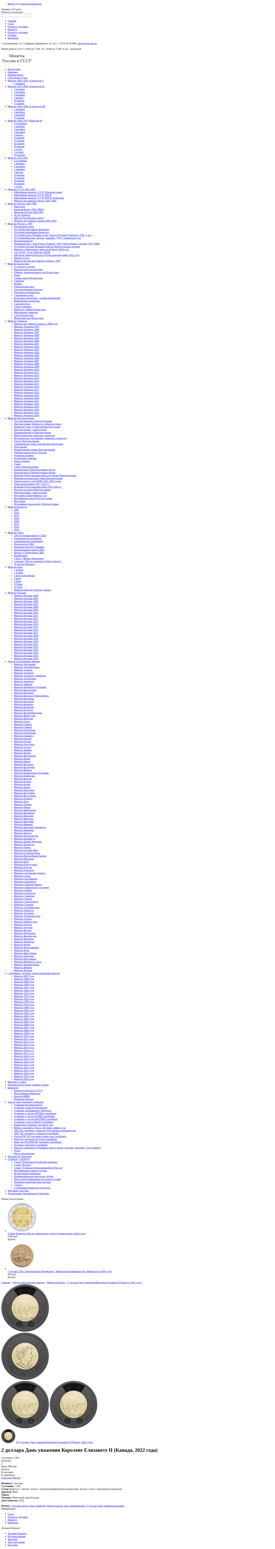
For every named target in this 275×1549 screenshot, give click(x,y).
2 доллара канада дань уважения (28, 1505)
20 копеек (19, 143)
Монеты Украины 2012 (26, 375)
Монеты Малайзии (24, 813)
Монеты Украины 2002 (26, 346)
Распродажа (14, 69)
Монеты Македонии (25, 810)
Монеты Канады (23, 778)
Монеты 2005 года (24, 1022)
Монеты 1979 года (24, 1004)
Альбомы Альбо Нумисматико (30, 1107)
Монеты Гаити (22, 721)
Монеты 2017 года (24, 1053)
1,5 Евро (18, 572)
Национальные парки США (29, 549)
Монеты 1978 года (24, 1002)
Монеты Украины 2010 (26, 369)
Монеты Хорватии (24, 941)
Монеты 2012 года (24, 1042)
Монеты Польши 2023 (26, 650)
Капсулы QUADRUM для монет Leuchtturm (37, 1142)
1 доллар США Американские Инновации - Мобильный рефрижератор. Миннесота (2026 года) (60, 1271)
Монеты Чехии (22, 944)
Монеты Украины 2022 (26, 404)
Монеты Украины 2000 (26, 341)
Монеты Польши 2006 (26, 601)
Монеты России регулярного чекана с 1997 (37, 261)
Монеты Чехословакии (26, 947)
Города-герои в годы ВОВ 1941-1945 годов (37, 481)
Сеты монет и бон (17, 77)
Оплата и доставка (18, 26)
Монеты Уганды (23, 924)
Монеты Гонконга (24, 735)
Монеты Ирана (22, 761)
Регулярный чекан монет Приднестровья (36, 504)
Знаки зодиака (22, 461)
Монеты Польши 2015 (26, 627)
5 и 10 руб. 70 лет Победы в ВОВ (32, 252)
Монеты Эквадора (24, 956)
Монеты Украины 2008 (26, 364)
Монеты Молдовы (24, 821)
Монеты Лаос (21, 801)
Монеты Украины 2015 (26, 384)
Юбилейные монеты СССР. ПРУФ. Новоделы (39, 198)
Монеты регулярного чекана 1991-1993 (35, 220)
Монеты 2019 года (24, 1059)
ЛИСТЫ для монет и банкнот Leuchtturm (36, 1133)
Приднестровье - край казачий (30, 492)
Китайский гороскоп (25, 458)
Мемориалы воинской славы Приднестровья (38, 478)
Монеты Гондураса (24, 744)
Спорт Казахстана (24, 315)
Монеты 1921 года (24, 996)
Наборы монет (15, 75)
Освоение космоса (24, 455)
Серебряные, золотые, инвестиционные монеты (34, 973)
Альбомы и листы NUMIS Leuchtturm (34, 1116)
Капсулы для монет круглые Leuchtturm (35, 1139)
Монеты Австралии (24, 664)
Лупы (17, 1150)
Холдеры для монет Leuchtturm (30, 1145)
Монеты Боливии (23, 704)
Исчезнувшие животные (27, 1173)
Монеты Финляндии (25, 936)
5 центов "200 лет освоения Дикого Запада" (38, 561)
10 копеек (19, 100)
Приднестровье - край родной (30, 429)
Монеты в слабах (17, 1082)
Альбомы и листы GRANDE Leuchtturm (35, 1119)
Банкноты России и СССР (28, 1090)
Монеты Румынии (24, 870)
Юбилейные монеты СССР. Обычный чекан (38, 192)
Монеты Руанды (23, 867)
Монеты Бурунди (23, 710)
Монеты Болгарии (24, 701)
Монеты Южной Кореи (26, 964)
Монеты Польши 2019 (26, 638)
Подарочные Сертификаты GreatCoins (28, 1193)
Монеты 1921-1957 (18, 158)
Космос (18, 283)
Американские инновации (28, 541)
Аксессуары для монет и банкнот (26, 1102)
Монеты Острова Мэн (26, 850)
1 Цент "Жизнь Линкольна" (29, 558)
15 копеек (19, 103)
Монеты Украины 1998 (26, 335)
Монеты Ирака (22, 758)
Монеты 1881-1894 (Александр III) (26, 106)
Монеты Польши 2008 (26, 607)
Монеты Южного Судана (27, 961)
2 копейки (19, 83)
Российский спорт (24, 226)
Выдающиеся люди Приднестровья (33, 498)
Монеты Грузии (22, 741)
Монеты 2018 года (24, 1056)
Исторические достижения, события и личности (40, 438)
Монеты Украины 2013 (26, 378)
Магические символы (26, 312)
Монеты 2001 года (24, 1016)
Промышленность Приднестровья (32, 432)
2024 (16, 527)
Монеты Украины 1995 (26, 326)
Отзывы (12, 35)
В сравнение (8, 1475)
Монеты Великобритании (28, 713)
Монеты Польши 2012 (26, 618)
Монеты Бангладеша (25, 690)
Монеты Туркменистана (27, 916)
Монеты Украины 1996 (26, 329)
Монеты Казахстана (18, 263)
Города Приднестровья (26, 441)
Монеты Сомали (23, 899)
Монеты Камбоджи (24, 775)
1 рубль (18, 149)
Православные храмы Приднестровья (34, 449)
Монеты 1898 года (24, 979)
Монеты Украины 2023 (26, 406)
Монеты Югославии (25, 959)
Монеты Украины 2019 (26, 395)
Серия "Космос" (23, 1165)
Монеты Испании (23, 764)
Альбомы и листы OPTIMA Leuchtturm (35, 1113)
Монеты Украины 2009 (26, 366)
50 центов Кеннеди (24, 564)
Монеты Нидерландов (26, 836)
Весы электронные (24, 1153)
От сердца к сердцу (24, 266)
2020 (16, 521)
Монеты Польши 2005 (26, 598)
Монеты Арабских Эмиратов (30, 675)
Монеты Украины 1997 (26, 332)
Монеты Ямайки (23, 967)
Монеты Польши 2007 (26, 604)
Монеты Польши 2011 (26, 615)
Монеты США (15, 532)
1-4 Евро (18, 570)
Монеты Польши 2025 (26, 655)
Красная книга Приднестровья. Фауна (34, 469)
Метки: (17, 1478)
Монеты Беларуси (17, 507)
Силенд (18, 1185)
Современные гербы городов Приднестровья (38, 444)
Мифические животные (27, 301)
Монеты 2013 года (24, 1044)
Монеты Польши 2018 (26, 635)
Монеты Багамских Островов (30, 687)
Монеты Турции (23, 919)
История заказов (16, 1536)
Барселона (19, 206)
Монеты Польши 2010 (26, 612)
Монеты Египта (22, 747)
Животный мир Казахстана (29, 318)
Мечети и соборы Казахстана (30, 309)
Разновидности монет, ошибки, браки (28, 1084)
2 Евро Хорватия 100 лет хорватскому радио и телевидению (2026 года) (47, 1233)
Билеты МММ (21, 1096)
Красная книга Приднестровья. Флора (34, 472)
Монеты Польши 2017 (26, 632)
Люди (17, 275)
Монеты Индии (22, 753)
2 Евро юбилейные (24, 575)
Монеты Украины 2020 (26, 398)
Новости (12, 29)
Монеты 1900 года (24, 984)
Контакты (13, 38)
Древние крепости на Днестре (30, 452)
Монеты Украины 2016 (26, 386)
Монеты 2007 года (24, 1027)
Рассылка (13, 1545)
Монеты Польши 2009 (26, 610)
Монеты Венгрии (23, 718)
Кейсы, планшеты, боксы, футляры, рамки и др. (40, 1127)
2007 (16, 509)
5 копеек (18, 97)
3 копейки (19, 95)
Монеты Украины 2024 (26, 409)
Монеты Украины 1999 (26, 338)
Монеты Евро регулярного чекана (32, 590)
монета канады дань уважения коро (66, 1505)
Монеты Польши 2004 (26, 595)
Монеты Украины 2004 (26, 352)
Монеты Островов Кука (27, 853)
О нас (11, 23)
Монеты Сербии (23, 890)
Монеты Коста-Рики (25, 796)
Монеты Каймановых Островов (31, 773)
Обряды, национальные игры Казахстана (36, 272)
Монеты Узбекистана (25, 921)
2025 (16, 529)
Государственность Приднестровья (33, 421)
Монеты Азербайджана (26, 667)
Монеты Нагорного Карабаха (30, 827)
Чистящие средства (18, 1190)
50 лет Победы (22, 215)
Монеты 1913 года (24, 993)
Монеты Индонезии (25, 755)
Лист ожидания (16, 1542)
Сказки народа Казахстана (28, 278)
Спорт (17, 464)
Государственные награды (28, 289)
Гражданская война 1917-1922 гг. (32, 484)
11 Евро (18, 587)
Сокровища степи (23, 295)
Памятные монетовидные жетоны (32, 1182)
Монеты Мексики (23, 818)
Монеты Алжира (23, 670)
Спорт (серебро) (23, 306)
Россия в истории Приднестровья (32, 489)
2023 (16, 524)
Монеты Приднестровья (21, 418)
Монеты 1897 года (24, 976)
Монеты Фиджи (23, 930)
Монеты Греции (23, 738)
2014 (16, 512)
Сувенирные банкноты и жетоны (32, 1187)
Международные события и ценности (34, 435)
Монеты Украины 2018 (26, 392)
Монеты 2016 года (24, 1050)
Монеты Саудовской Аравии (29, 873)
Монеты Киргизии (24, 790)
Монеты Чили (21, 950)
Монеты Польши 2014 (26, 624)
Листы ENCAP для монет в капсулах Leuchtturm (40, 1136)
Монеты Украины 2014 (26, 381)
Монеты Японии (23, 970)
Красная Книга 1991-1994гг (29, 209)
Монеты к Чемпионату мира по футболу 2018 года (41, 249)
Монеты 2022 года (24, 1067)
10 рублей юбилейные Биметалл (31, 232)
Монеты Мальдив (23, 816)
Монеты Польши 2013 (26, 621)
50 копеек (19, 146)
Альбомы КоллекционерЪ (28, 1104)
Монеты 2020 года (24, 1062)
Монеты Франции (24, 939)
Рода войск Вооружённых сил (30, 495)
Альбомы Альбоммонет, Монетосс (33, 1110)
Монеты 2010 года (24, 1036)
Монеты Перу (21, 861)
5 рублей (19, 152)
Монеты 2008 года (24, 1030)
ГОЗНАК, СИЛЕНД (19, 1159)
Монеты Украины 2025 (26, 412)
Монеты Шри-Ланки (25, 953)
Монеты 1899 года (24, 981)
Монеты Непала (23, 833)
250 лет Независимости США (30, 535)
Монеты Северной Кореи (28, 884)
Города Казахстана (24, 286)
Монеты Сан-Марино (25, 878)
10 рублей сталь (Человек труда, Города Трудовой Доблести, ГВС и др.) (53, 235)
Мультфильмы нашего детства (30, 1170)
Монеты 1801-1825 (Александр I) (26, 80)
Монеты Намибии (24, 830)
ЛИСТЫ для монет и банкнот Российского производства (45, 1130)
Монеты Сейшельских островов (31, 887)
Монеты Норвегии (24, 844)
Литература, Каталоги (20, 1156)
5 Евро (17, 581)
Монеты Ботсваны (24, 698)
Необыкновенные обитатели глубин (33, 1176)
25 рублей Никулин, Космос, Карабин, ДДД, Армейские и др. (47, 238)
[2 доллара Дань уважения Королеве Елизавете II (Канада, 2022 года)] (25, 1331)
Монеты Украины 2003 (26, 349)
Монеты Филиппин (24, 933)
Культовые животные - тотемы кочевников (37, 298)
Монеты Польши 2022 (26, 647)
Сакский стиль (22, 303)
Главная (12, 21)
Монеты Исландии (24, 767)
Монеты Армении (24, 681)
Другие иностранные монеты (24, 661)
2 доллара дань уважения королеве (105, 1505)
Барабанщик (20, 555)
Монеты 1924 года (24, 999)
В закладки (7, 1472)
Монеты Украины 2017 (26, 389)
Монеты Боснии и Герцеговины (31, 695)
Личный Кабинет (17, 1533)
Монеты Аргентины (25, 678)
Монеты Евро (15, 567)
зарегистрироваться (30, 4)
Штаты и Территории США (29, 552)
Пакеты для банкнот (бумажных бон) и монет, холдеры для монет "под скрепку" (57, 1147)
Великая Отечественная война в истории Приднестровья (45, 475)
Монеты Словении (24, 896)
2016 (16, 518)
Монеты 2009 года (24, 1033)
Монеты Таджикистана (26, 907)
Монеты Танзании (24, 913)
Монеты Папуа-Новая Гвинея (30, 856)
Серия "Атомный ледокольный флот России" (38, 1167)
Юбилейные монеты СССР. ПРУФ (33, 195)
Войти (11, 4)
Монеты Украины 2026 (26, 415)
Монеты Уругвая (23, 927)
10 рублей (19, 155)
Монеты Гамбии (23, 727)
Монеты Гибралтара (25, 733)
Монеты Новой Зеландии (28, 841)
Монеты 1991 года (24, 1010)
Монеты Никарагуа (24, 838)
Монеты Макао (22, 807)
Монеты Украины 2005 (26, 355)
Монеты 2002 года (24, 1019)
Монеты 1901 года (24, 987)
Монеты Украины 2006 (26, 358)
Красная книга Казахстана (28, 269)
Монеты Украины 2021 (26, 401)
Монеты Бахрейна (24, 693)
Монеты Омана (22, 847)
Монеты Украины (17, 321)
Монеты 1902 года (24, 990)
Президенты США (24, 544)
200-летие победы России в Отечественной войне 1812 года (46, 255)
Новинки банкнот (24, 1099)
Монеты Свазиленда (25, 881)
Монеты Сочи (21, 258)
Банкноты (13, 1087)
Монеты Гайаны (23, 724)
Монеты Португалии (25, 864)
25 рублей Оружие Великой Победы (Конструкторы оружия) (47, 246)
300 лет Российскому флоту (29, 218)
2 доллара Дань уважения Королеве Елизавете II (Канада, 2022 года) (104, 1282)
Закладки (13, 1539)
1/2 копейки (20, 123)
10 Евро (18, 584)
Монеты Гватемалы (24, 730)
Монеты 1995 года (24, 1013)
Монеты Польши (17, 592)
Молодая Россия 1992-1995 (28, 212)
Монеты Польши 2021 (26, 644)
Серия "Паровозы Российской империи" (36, 1162)
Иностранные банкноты (27, 1093)
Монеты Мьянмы (23, 824)
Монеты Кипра (22, 787)
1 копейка (19, 89)
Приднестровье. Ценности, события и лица (37, 424)
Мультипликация (23, 241)
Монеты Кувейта (23, 798)
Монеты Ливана (23, 804)
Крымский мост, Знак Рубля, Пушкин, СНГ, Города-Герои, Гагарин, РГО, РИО (57, 243)
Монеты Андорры (24, 673)
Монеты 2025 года (24, 1076)
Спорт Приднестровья (26, 467)
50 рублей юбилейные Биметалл (31, 229)
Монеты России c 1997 (20, 223)
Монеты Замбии (23, 750)
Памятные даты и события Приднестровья (37, 426)
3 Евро (17, 578)
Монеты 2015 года (24, 1047)
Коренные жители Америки (29, 547)
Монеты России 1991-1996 (22, 203)
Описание (6, 1478)
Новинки (13, 72)
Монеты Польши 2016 (26, 630)
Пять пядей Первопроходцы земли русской (37, 1179)
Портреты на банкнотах (27, 292)
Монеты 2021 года (24, 1064)
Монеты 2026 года (24, 1079)
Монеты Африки (23, 684)
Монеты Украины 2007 (26, 361)
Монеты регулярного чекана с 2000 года (36, 323)
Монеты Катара (22, 781)
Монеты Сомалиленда (26, 901)
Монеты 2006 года (24, 1024)
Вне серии (19, 501)
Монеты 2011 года (24, 1039)
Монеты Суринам (23, 904)
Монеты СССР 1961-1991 (21, 189)
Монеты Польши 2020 (26, 641)
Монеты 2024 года (24, 1073)
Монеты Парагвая (24, 858)
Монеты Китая (22, 784)
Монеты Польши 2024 (26, 652)
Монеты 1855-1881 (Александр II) (26, 86)
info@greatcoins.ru (87, 43)
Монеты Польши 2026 (26, 658)
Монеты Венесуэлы (24, 715)
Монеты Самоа (22, 876)
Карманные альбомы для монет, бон (33, 1125)
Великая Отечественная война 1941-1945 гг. (38, 487)
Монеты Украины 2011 (26, 372)
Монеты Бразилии (24, 707)
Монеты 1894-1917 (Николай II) (25, 120)
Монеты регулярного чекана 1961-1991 (35, 200)
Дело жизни (20, 447)
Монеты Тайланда (24, 910)
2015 (16, 515)
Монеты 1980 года (24, 1007)
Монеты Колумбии (24, 793)
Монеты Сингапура (24, 893)
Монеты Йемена (23, 770)
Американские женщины (28, 538)
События (19, 281)
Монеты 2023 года (24, 1070)
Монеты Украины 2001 (26, 344)
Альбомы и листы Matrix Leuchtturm (33, 1122)
